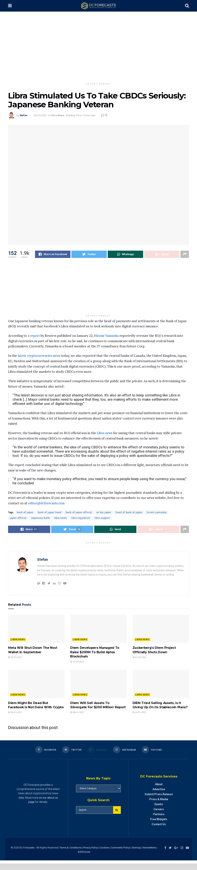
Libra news (104, 433)
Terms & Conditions (71, 847)
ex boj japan (103, 512)
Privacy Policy (90, 847)
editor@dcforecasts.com (46, 503)
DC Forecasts (26, 847)
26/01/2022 (140, 712)
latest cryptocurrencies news (39, 355)
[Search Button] (117, 810)
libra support (102, 518)
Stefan (24, 115)
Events (158, 804)
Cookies (104, 847)
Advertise (159, 789)
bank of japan (25, 512)
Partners (158, 814)
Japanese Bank (40, 518)
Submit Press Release (159, 794)
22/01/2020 (40, 115)
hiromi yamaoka (157, 512)
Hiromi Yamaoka (106, 335)
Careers (159, 809)
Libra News (57, 115)
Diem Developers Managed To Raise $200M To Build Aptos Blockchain (94, 652)
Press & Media (158, 799)
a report (34, 335)
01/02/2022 (140, 657)
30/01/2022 (16, 712)
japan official (18, 518)
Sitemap (136, 847)
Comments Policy (120, 847)
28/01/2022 (78, 712)
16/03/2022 (78, 662)
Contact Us (159, 824)
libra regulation (80, 518)
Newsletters (149, 847)
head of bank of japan (129, 512)
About (159, 784)
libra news (60, 518)
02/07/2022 (16, 657)
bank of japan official (79, 512)
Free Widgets (158, 819)
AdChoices (84, 851)
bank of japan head (49, 512)
